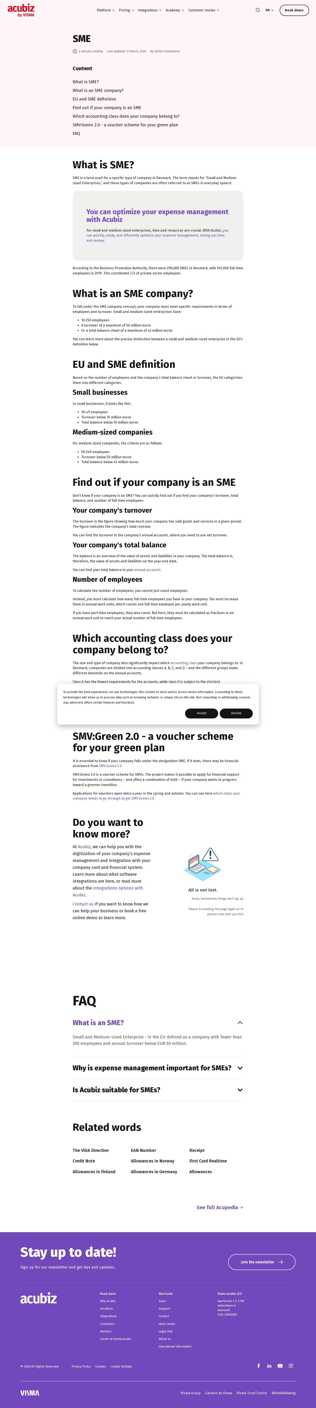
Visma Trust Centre (252, 1393)
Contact (164, 1316)
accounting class (183, 663)
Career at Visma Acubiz (115, 1339)
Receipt (197, 1150)
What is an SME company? (98, 90)
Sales (162, 1301)
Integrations (108, 1316)
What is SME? (86, 81)
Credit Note (84, 1161)
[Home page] (21, 10)
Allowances (200, 1171)
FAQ (76, 133)
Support (164, 1309)
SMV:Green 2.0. (111, 766)
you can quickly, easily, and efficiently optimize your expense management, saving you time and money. (157, 235)
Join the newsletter (257, 1262)
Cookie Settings (121, 1366)
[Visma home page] (29, 1393)
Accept (201, 713)
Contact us (83, 904)
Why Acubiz (108, 1301)
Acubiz (84, 846)
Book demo (294, 10)
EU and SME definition (94, 99)
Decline (236, 713)
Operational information (175, 1346)
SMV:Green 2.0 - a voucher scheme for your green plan (125, 124)
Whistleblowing (284, 1393)
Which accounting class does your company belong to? (126, 116)
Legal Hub (166, 1331)
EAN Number (143, 1150)
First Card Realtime (208, 1161)
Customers (107, 1324)
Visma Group (191, 1393)
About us (165, 1339)
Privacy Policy (81, 1366)
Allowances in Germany (154, 1171)
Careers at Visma (218, 1393)
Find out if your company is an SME (107, 107)
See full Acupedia (217, 1207)
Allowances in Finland (94, 1171)
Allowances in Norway (152, 1161)
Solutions (106, 1309)
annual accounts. (147, 570)
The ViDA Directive (91, 1150)
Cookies (100, 1366)
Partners (106, 1331)
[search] (257, 10)
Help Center (167, 1324)
